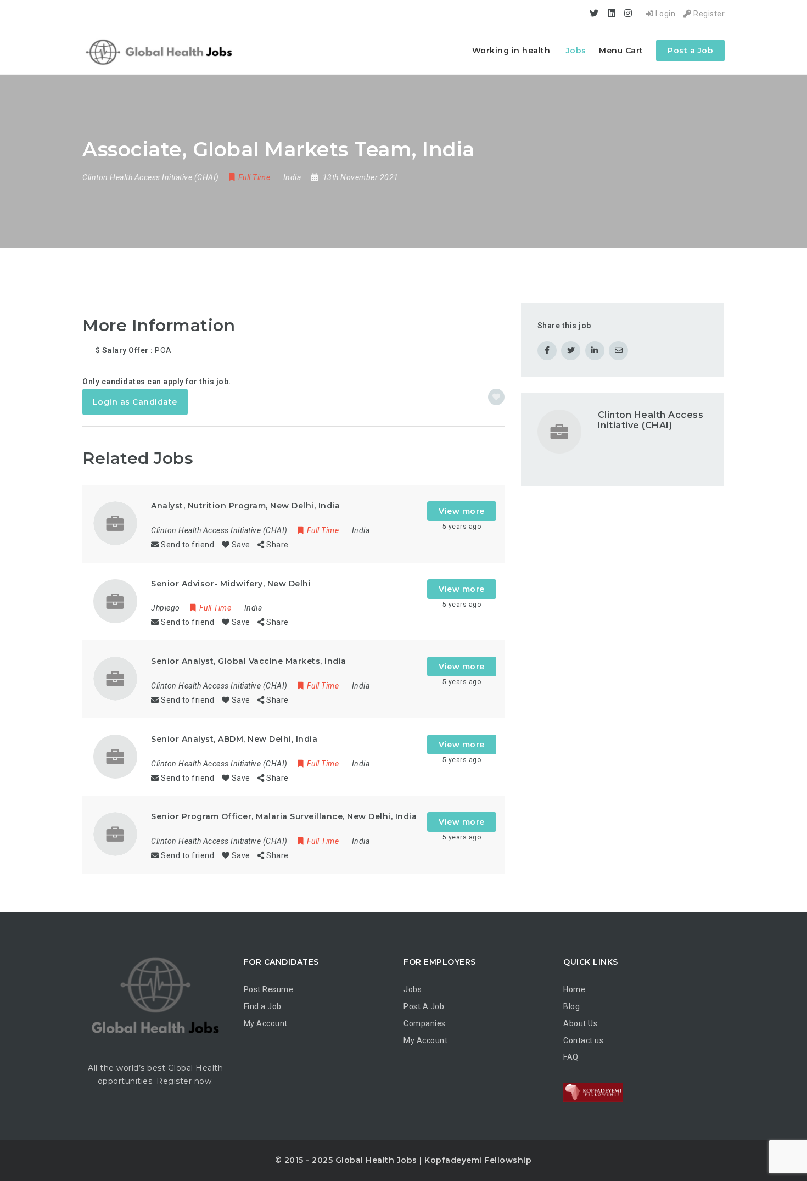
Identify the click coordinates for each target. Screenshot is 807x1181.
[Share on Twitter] (570, 350)
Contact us (583, 1040)
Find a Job (263, 1006)
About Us (580, 1023)
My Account (266, 1023)
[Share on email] (618, 350)
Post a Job (690, 50)
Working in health (511, 50)
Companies (425, 1023)
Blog (571, 1006)
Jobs (576, 50)
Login (664, 13)
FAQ (571, 1057)
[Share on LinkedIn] (594, 350)
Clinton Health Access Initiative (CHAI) (651, 420)
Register (708, 13)
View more (462, 511)
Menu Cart (621, 50)
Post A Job (424, 1006)
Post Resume (269, 989)
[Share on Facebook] (547, 350)
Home (574, 989)
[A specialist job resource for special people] (160, 50)
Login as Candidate (135, 402)
